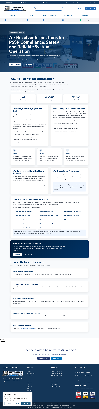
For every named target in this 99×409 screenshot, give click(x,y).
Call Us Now (17, 254)
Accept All (26, 403)
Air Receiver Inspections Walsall (46, 223)
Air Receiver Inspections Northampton (73, 219)
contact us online (33, 328)
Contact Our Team (28, 254)
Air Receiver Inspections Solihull (46, 219)
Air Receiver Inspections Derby (46, 211)
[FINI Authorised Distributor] (78, 395)
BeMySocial (69, 407)
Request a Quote (28, 64)
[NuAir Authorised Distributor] (85, 395)
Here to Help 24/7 (80, 368)
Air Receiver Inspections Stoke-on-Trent (48, 215)
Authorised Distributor (81, 385)
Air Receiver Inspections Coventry (22, 215)
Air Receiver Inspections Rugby (71, 215)
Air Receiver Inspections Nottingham (22, 227)
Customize (9, 403)
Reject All (17, 403)
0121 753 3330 (24, 328)
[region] (17, 399)
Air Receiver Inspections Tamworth (72, 211)
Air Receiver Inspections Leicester (22, 223)
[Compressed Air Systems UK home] (15, 8)
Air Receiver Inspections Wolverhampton (24, 219)
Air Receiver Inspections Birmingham (23, 211)
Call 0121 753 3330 (15, 64)
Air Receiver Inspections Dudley (46, 227)
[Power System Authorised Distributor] (92, 395)
